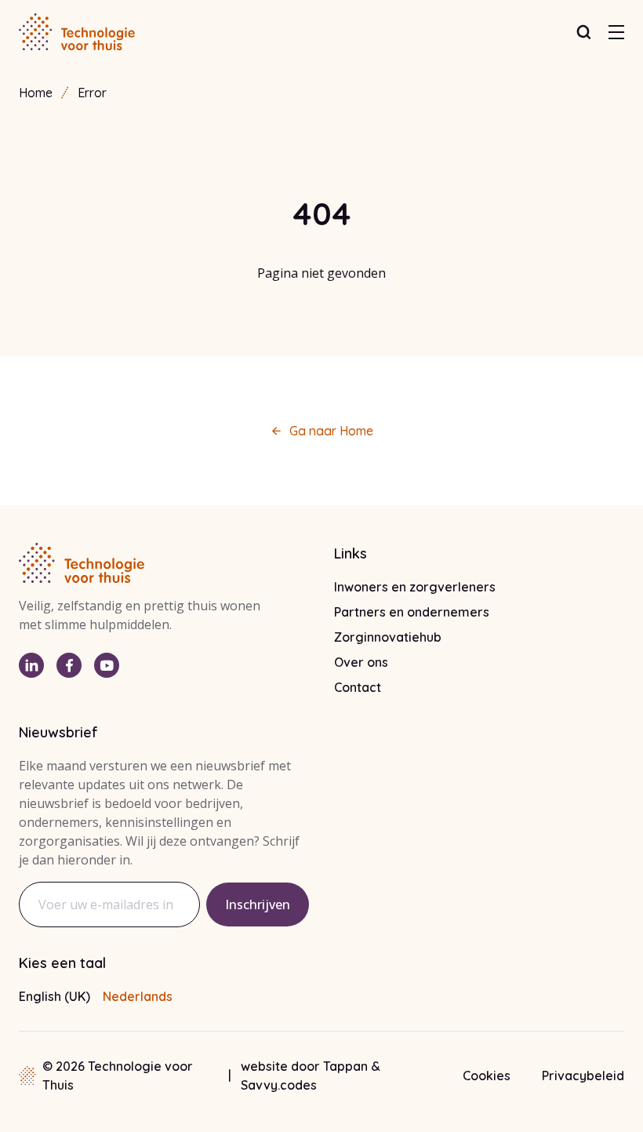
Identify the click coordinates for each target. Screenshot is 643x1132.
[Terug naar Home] (77, 32)
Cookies (486, 1075)
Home (36, 92)
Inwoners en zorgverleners (415, 587)
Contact (357, 687)
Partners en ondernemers (411, 612)
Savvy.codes (279, 1085)
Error (92, 92)
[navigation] (616, 32)
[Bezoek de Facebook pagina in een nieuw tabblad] (69, 665)
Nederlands (138, 996)
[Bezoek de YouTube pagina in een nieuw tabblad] (106, 665)
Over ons (361, 662)
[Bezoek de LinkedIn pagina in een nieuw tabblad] (31, 665)
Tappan (347, 1066)
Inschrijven (257, 904)
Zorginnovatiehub (387, 637)
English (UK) (54, 996)
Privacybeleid (583, 1075)
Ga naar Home (331, 431)
